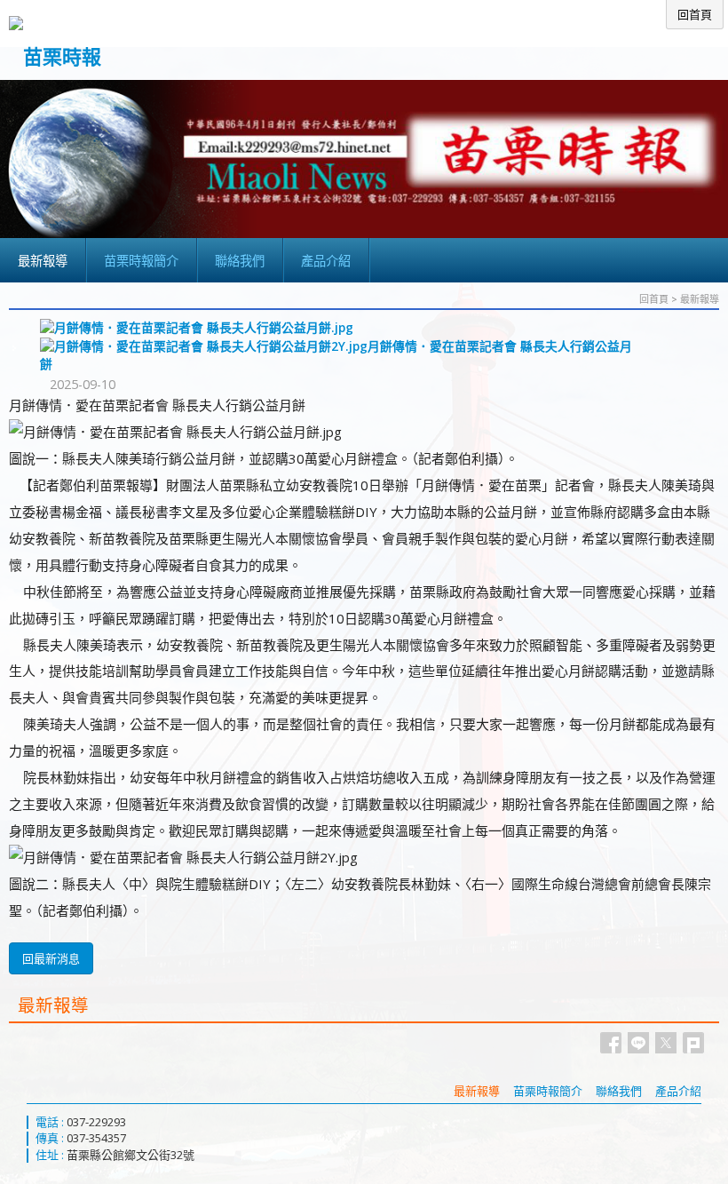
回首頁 (654, 299)
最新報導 (699, 299)
